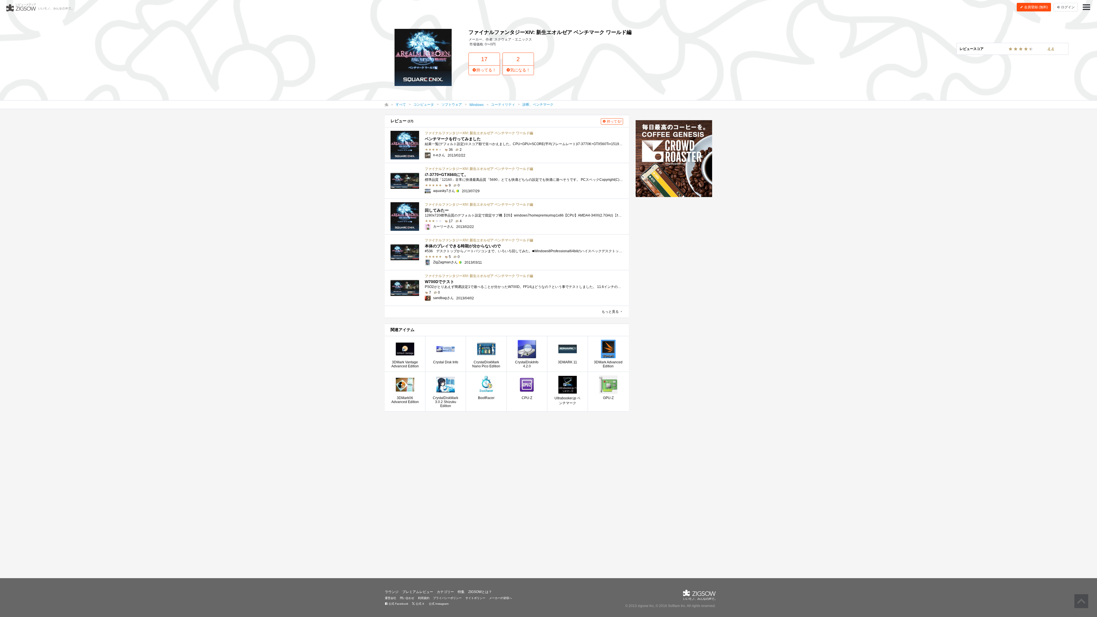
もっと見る (611, 312)
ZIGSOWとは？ (480, 592)
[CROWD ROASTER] (674, 158)
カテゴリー (445, 592)
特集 (461, 592)
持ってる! (613, 121)
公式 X (419, 603)
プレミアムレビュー (417, 592)
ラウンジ (392, 592)
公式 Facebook (398, 603)
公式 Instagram (438, 603)
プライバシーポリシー (447, 598)
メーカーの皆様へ (500, 598)
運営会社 (390, 598)
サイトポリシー (475, 598)
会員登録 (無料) (1035, 7)
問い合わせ (407, 598)
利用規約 (423, 598)
